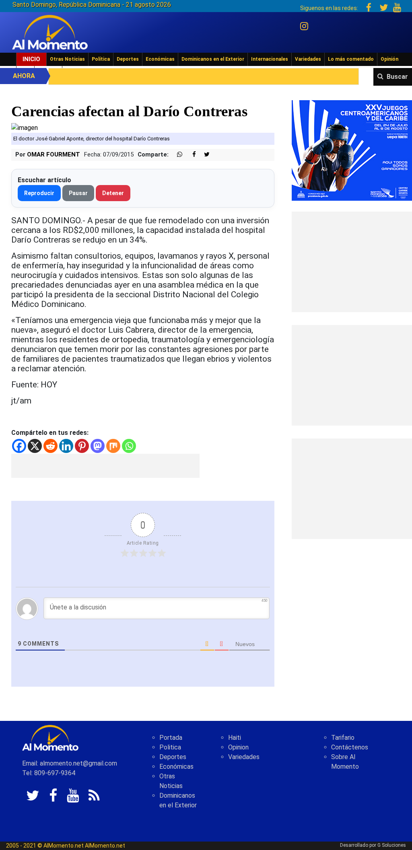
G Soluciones (391, 845)
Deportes (128, 59)
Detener (113, 193)
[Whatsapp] (129, 446)
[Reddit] (50, 446)
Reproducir (39, 193)
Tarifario (342, 737)
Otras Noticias (67, 59)
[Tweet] (204, 154)
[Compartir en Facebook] (190, 154)
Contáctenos (349, 747)
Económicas (160, 59)
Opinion (238, 747)
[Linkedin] (66, 446)
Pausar (78, 193)
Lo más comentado (351, 59)
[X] (35, 446)
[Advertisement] (105, 466)
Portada (170, 737)
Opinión (389, 59)
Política (101, 59)
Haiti (234, 737)
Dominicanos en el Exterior (212, 59)
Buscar (397, 76)
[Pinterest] (82, 446)
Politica (170, 747)
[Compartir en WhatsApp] (176, 154)
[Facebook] (19, 446)
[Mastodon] (98, 446)
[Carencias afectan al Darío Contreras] (24, 128)
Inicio (31, 59)
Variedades (308, 59)
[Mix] (113, 446)
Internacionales (269, 59)
